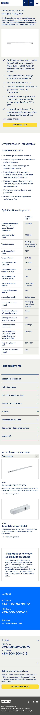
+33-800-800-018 (14, 653)
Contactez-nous (20, 125)
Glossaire (19, 711)
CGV (13, 708)
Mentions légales (28, 711)
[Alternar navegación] (37, 3)
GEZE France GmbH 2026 (8, 706)
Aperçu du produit (10, 144)
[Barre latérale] (31, 3)
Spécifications (29, 144)
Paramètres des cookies (8, 711)
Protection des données (23, 708)
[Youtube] (37, 702)
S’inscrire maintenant (20, 687)
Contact (5, 640)
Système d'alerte (6, 708)
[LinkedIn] (33, 702)
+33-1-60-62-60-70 (15, 603)
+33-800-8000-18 (14, 612)
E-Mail (7, 576)
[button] (27, 702)
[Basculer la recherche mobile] (25, 3)
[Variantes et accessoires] (20, 456)
